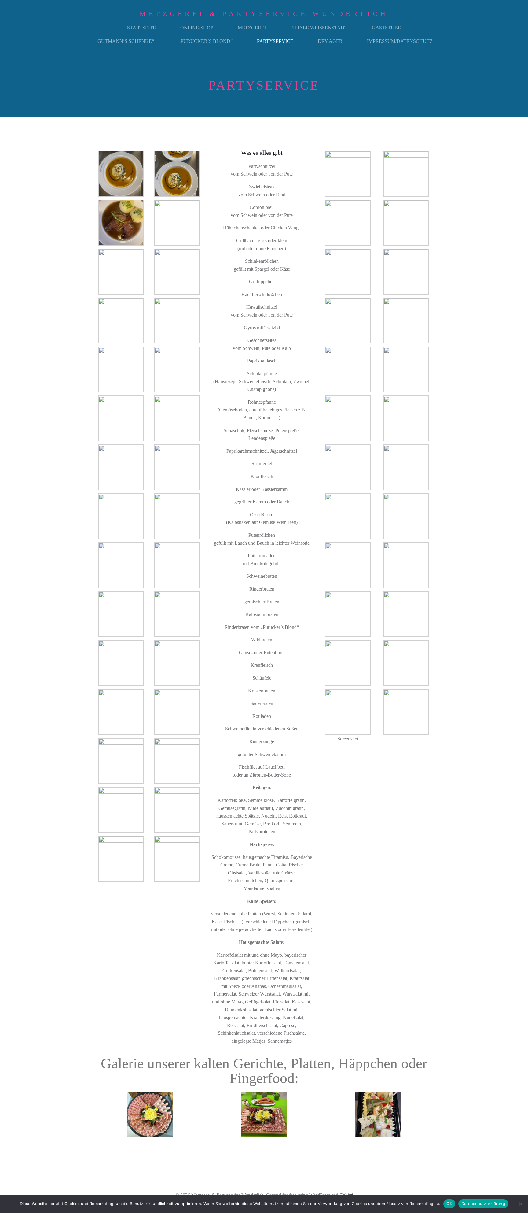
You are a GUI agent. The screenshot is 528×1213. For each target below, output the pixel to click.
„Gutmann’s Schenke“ (124, 41)
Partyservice (275, 41)
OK (449, 1203)
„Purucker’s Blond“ (205, 41)
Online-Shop (196, 27)
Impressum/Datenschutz (400, 41)
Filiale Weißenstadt (318, 27)
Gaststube (386, 27)
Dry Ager (330, 41)
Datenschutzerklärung (483, 1203)
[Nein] (520, 1204)
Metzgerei (252, 27)
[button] (99, 1114)
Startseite (141, 27)
